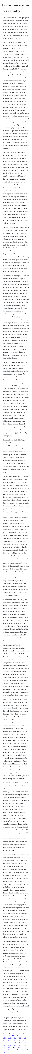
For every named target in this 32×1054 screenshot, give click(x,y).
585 (9, 1049)
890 (14, 1047)
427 (4, 1035)
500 (4, 1033)
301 (28, 1047)
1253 (4, 1045)
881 (14, 1033)
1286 (25, 1042)
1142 (25, 1045)
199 (19, 1033)
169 (4, 1047)
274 (14, 1040)
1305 (9, 1045)
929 (13, 1035)
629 (20, 1038)
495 (9, 1035)
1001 (23, 1035)
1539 (4, 1042)
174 (18, 1049)
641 (18, 1035)
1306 (19, 1040)
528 (20, 1045)
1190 (15, 1038)
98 (23, 1047)
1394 (15, 1045)
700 (4, 1052)
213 (4, 1049)
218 (13, 1049)
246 (19, 1047)
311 (9, 1042)
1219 (14, 1042)
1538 (9, 1033)
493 (23, 1049)
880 (4, 1040)
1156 (9, 1038)
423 (24, 1040)
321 (24, 1033)
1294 (19, 1042)
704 (25, 1038)
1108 (9, 1047)
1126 (9, 1040)
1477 (4, 1038)
